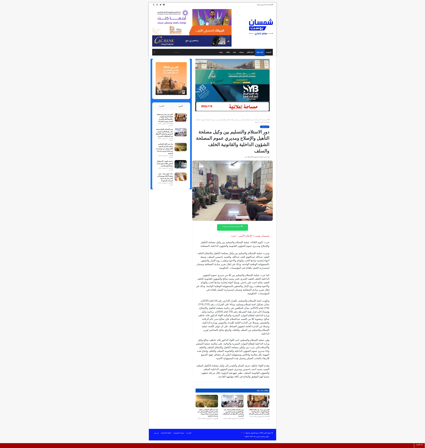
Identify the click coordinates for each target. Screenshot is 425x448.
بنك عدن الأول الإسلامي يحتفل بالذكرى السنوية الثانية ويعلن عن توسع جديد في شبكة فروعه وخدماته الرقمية (164, 148)
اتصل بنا (188, 433)
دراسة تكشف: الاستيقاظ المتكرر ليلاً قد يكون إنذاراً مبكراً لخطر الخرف (165, 163)
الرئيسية (268, 52)
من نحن (156, 433)
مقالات (228, 52)
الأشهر (180, 106)
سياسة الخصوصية (178, 433)
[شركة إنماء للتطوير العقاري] (232, 64)
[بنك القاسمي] (171, 94)
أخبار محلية (260, 52)
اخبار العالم (250, 52)
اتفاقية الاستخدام (166, 433)
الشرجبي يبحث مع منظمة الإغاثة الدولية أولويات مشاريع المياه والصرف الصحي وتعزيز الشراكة (259, 412)
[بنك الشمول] (232, 77)
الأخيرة (161, 106)
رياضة (221, 52)
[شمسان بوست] (261, 26)
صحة (234, 52)
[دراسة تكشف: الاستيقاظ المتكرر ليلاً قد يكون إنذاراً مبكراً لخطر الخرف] (181, 164)
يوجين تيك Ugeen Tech (252, 436)
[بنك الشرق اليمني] (232, 93)
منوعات (241, 52)
